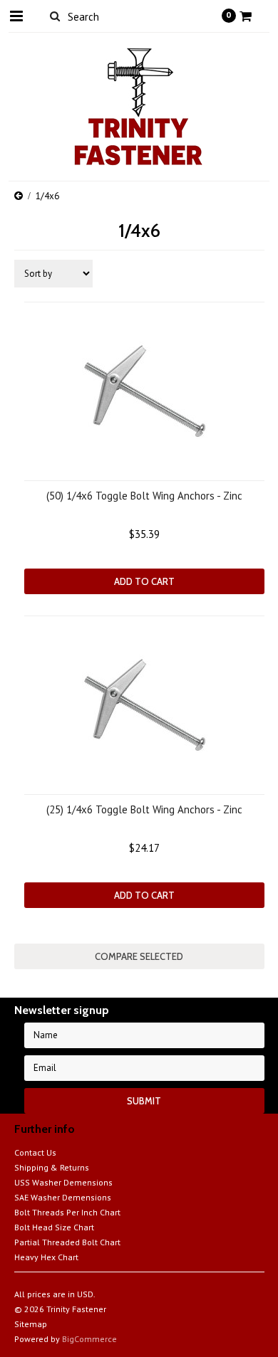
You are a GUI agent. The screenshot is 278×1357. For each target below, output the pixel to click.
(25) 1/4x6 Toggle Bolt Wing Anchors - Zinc (144, 809)
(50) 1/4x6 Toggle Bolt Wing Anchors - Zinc (144, 495)
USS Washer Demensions (63, 1182)
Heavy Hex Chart (46, 1257)
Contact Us (35, 1152)
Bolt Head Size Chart (54, 1227)
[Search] (55, 15)
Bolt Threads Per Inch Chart (67, 1212)
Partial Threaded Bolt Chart (67, 1242)
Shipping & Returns (51, 1167)
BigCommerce (89, 1339)
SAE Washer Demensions (62, 1197)
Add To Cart (144, 581)
